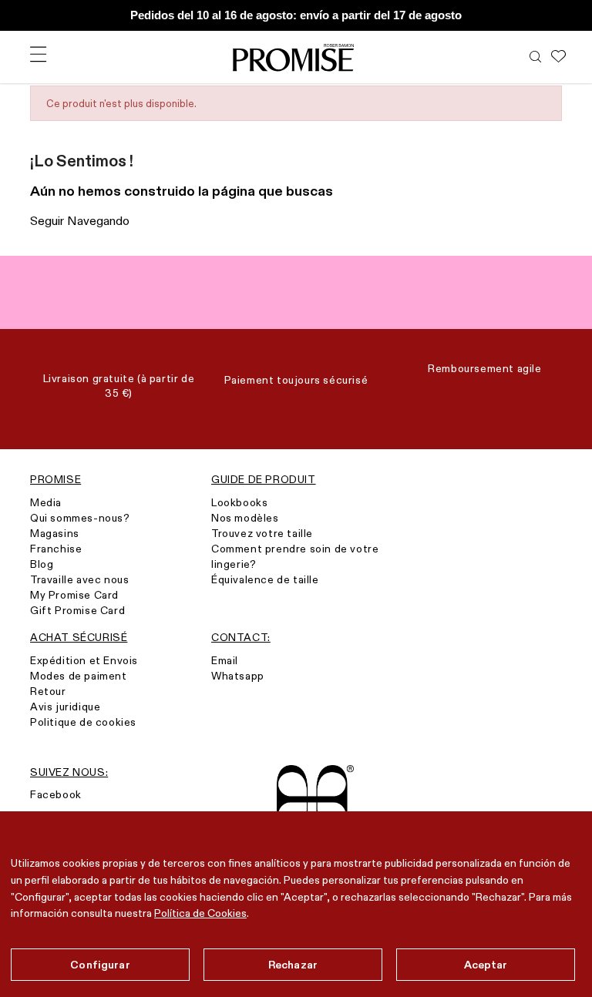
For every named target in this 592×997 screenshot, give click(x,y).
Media (46, 502)
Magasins (54, 533)
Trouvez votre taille (262, 533)
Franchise (56, 549)
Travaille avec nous (79, 579)
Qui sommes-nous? (80, 518)
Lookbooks (239, 502)
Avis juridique (65, 706)
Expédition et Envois (84, 660)
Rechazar (293, 965)
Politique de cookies (83, 722)
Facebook (56, 794)
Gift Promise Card (77, 610)
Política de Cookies (200, 913)
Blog (41, 564)
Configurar (100, 965)
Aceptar (486, 965)
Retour (48, 691)
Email (224, 660)
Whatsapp (237, 676)
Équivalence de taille (265, 579)
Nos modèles (245, 518)
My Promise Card (74, 595)
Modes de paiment (78, 676)
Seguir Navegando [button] (80, 220)
